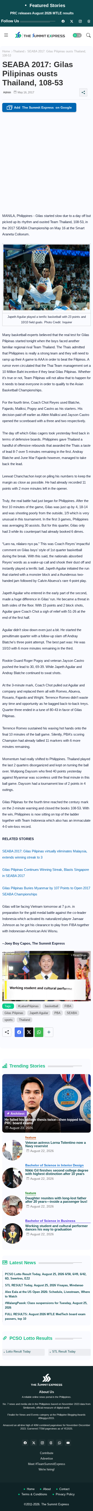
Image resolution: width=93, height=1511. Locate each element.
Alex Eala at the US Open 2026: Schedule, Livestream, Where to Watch (47, 1294)
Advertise (46, 1458)
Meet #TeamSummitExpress (46, 1464)
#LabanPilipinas (28, 1006)
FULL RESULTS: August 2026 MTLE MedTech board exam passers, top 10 (45, 1316)
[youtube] (68, 1443)
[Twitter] (29, 1032)
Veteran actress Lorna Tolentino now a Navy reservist (55, 1144)
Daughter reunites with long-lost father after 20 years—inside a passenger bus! (56, 1199)
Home (6, 51)
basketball (51, 1006)
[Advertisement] (46, 161)
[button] (77, 35)
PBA (57, 1013)
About (47, 1489)
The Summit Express (55, 1504)
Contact (64, 1489)
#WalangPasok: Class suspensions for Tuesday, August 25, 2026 (46, 1305)
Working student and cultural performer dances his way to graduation (56, 1227)
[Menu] (6, 35)
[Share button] (48, 1032)
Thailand (18, 51)
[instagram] (80, 21)
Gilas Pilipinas (14, 1013)
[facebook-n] (63, 21)
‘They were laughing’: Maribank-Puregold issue (42, 13)
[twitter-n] (71, 21)
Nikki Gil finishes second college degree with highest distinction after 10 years (56, 1172)
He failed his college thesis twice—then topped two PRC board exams (45, 1121)
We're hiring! (47, 1469)
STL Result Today (64, 1351)
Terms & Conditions (34, 1494)
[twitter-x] (33, 1443)
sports (9, 1020)
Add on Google (40, 108)
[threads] (89, 21)
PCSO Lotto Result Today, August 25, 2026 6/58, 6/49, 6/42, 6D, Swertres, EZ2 (45, 1276)
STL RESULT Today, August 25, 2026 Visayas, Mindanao (44, 1285)
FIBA (68, 1006)
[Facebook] (19, 1032)
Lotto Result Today (18, 1351)
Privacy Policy (65, 1494)
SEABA (72, 1013)
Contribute (46, 1453)
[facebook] (25, 1443)
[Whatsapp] (39, 1032)
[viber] (59, 1443)
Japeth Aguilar (39, 1013)
